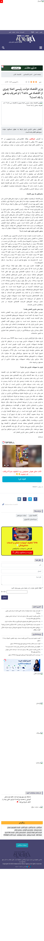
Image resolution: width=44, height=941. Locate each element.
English (32, 32)
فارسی (41, 32)
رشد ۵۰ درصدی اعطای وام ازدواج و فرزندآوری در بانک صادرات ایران (22, 621)
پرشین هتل (18, 830)
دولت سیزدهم (21, 515)
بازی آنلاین (24, 827)
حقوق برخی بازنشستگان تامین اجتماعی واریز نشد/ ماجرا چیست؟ (23, 647)
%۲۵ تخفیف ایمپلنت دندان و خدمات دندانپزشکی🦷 (22, 544)
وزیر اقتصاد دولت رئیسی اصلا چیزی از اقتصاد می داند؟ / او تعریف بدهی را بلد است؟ (23, 93)
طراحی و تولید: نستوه (21, 867)
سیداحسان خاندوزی (30, 519)
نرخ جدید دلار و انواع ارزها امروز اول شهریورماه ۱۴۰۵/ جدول (24, 655)
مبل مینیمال (38, 830)
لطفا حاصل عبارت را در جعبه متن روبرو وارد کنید (27, 588)
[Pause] (4, 465)
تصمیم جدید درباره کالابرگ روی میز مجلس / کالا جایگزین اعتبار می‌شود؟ (20, 625)
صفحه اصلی (37, 74)
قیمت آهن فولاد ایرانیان (34, 832)
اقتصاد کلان (17, 74)
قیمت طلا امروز (9, 832)
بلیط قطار (39, 835)
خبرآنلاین (22, 39)
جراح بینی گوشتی (27, 830)
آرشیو (10, 32)
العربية (37, 32)
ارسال (4, 597)
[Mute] (8, 465)
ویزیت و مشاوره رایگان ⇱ (22, 552)
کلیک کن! (22, 479)
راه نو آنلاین (31, 827)
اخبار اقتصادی (27, 74)
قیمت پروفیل (31, 835)
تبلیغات (13, 32)
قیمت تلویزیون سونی (13, 827)
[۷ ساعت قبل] (37, 799)
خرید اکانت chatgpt (9, 835)
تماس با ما (22, 32)
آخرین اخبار (37, 606)
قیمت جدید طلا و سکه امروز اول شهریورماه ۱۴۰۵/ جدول (25, 644)
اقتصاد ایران (33, 515)
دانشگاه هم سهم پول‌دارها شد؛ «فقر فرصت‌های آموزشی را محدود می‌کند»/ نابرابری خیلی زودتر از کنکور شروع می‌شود (16, 799)
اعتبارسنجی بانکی (20, 832)
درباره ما (17, 32)
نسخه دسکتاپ (22, 845)
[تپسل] (2, 66)
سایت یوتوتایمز (21, 835)
